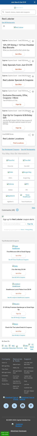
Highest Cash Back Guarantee (28, 377)
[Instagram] (22, 405)
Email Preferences (28, 367)
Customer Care (28, 387)
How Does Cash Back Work (28, 363)
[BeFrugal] (18, 6)
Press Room (5, 369)
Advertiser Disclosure (18, 431)
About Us (4, 362)
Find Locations (18, 143)
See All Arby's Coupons (18, 335)
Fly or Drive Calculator (16, 377)
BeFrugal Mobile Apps (17, 372)
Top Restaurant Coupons (10, 149)
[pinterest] (31, 405)
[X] (14, 405)
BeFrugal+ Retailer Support (29, 392)
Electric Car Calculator (16, 387)
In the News (5, 375)
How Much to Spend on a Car (17, 382)
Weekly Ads (16, 367)
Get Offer (18, 54)
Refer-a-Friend (16, 364)
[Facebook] (6, 405)
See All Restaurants (8, 22)
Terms (22, 229)
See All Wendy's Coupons (18, 317)
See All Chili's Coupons (18, 277)
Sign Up (18, 104)
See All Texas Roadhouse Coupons (18, 259)
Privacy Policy (29, 229)
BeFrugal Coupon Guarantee (28, 372)
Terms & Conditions (5, 380)
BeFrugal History (6, 372)
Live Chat (26, 384)
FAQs (25, 381)
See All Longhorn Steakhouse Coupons (18, 297)
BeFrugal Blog (5, 366)
